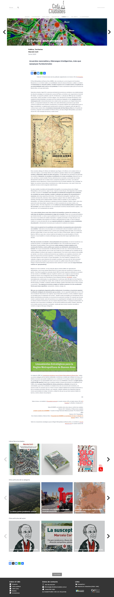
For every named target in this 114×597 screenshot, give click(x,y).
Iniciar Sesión (101, 7)
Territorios (39, 49)
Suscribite (57, 574)
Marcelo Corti (33, 52)
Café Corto (46, 16)
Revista (27, 16)
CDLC (65, 16)
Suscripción (55, 16)
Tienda (81, 584)
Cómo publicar (16, 586)
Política (31, 49)
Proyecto (15, 584)
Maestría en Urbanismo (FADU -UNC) (88, 586)
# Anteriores (36, 16)
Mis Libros (74, 16)
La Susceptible (84, 16)
